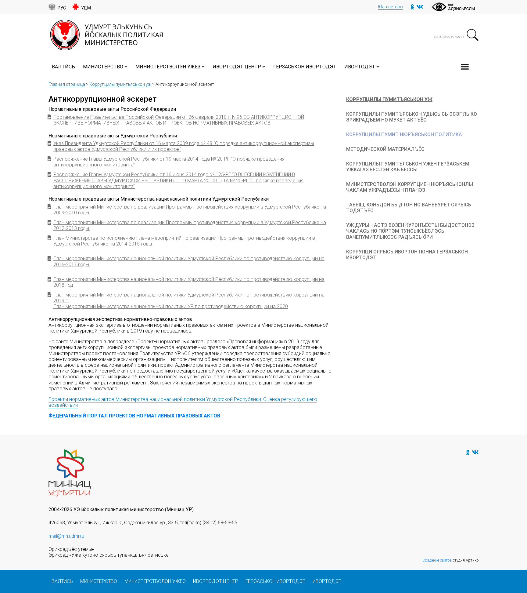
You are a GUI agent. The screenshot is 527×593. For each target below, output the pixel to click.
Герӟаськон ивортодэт (304, 67)
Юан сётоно (390, 6)
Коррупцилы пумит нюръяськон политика (404, 134)
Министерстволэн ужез (167, 67)
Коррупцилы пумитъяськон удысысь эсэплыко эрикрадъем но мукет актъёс (411, 117)
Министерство (103, 67)
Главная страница (66, 84)
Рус (62, 8)
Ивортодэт (359, 67)
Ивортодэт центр (237, 67)
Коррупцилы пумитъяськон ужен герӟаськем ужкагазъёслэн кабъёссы (407, 167)
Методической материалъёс (385, 149)
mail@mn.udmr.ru (66, 536)
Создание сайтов (437, 560)
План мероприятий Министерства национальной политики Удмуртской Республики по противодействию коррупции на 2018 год (188, 282)
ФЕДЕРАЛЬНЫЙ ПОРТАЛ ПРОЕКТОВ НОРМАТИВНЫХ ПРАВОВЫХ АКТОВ (134, 416)
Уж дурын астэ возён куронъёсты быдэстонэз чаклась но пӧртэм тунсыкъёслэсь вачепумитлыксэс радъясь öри (410, 231)
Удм (86, 8)
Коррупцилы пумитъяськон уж (120, 84)
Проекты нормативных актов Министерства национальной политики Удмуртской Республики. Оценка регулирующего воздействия (182, 402)
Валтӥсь (63, 67)
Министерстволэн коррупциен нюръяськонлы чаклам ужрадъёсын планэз (409, 187)
